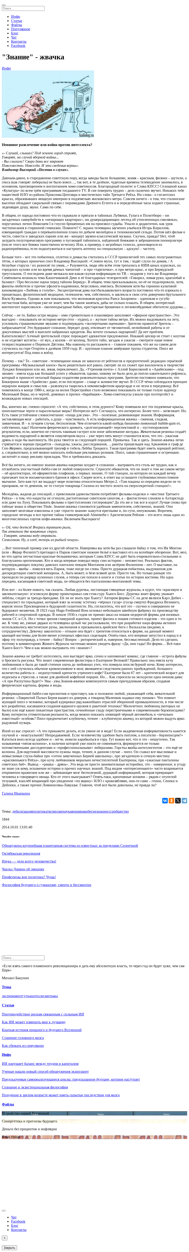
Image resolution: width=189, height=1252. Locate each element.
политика (39, 811)
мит (48, 996)
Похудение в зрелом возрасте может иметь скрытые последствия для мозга (61, 1095)
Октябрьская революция (21, 853)
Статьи (16, 21)
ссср (110, 811)
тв (49, 811)
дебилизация (22, 811)
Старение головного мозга (23, 1038)
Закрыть (9, 1247)
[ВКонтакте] (165, 800)
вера (74, 811)
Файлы (16, 25)
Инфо (15, 16)
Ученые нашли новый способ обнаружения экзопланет (45, 1071)
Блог (14, 33)
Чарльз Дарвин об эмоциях (23, 869)
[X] (178, 800)
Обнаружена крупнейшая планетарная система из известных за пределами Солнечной (70, 846)
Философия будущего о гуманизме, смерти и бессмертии (46, 885)
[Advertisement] (94, 923)
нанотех (33, 996)
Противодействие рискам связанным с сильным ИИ (43, 1014)
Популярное (20, 29)
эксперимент (12, 996)
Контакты (19, 41)
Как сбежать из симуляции (23, 1046)
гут (24, 996)
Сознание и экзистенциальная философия (35, 1087)
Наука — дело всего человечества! (29, 861)
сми (54, 811)
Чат (14, 37)
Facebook (18, 46)
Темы (6, 987)
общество (121, 811)
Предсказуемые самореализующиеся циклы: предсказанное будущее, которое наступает (71, 1079)
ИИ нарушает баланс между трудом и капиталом (40, 1064)
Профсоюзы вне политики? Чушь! (29, 877)
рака (54, 996)
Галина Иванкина (16, 793)
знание (101, 811)
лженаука (64, 811)
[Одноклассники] (171, 800)
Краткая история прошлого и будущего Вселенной (42, 1030)
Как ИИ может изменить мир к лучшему (34, 1022)
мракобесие (87, 811)
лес (42, 996)
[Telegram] (184, 800)
